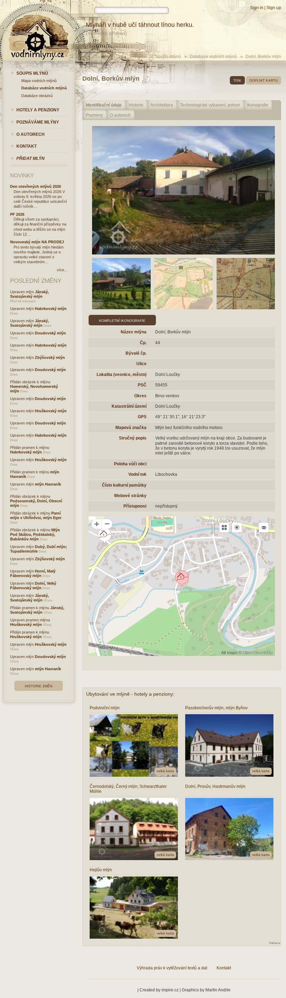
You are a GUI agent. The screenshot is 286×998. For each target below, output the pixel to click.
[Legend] (264, 527)
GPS (142, 416)
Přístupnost (134, 506)
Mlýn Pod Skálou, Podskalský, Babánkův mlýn (35, 534)
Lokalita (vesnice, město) (121, 374)
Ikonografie (257, 105)
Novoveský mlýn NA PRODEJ (37, 242)
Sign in (256, 7)
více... (62, 270)
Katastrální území (129, 406)
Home (140, 56)
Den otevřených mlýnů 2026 (35, 186)
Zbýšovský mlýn (50, 357)
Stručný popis (132, 438)
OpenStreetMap (258, 652)
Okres (140, 395)
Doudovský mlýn (50, 333)
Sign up (273, 7)
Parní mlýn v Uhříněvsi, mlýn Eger (35, 515)
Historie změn (38, 686)
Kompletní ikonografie (122, 321)
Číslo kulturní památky (124, 485)
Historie (136, 105)
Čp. (143, 342)
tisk (237, 80)
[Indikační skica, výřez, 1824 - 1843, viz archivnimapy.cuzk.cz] (246, 283)
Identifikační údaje (104, 105)
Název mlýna (133, 332)
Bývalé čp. (136, 353)
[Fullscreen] (224, 527)
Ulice (141, 363)
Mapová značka (130, 427)
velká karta (165, 771)
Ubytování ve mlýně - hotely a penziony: (130, 694)
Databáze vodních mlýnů (213, 56)
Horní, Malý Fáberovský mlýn (32, 573)
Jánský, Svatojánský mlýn (29, 294)
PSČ (142, 385)
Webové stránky (130, 495)
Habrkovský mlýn (51, 308)
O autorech (120, 115)
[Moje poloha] (237, 527)
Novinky (22, 175)
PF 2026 (17, 214)
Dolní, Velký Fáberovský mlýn (33, 585)
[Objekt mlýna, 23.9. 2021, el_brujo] (183, 190)
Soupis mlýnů (168, 56)
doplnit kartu (263, 80)
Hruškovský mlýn (51, 411)
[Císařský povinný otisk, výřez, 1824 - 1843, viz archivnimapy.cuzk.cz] (183, 283)
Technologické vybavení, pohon (210, 105)
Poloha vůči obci (130, 463)
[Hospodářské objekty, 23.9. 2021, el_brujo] (121, 283)
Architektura (161, 105)
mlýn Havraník (48, 484)
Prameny (94, 115)
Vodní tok (137, 474)
